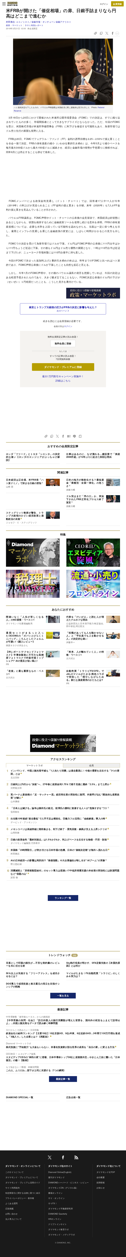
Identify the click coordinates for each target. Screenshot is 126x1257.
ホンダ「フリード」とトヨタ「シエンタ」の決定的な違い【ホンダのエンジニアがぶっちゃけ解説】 (33, 457)
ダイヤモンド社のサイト (60, 1165)
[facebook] (63, 1158)
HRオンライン (54, 1218)
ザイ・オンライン (56, 1198)
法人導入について (13, 1218)
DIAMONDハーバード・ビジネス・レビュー (68, 1182)
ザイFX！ (52, 1203)
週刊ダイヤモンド (56, 1177)
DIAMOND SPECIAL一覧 (19, 1097)
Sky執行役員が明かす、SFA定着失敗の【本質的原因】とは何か (93, 964)
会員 (91, 765)
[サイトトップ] (12, 4)
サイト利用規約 (12, 1187)
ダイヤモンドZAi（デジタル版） (63, 1187)
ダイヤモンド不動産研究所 (60, 1208)
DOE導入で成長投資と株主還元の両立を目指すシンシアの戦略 (33, 985)
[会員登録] (117, 3)
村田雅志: (38, 21)
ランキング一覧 (63, 898)
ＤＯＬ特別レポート (34, 25)
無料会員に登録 (63, 343)
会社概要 (100, 1177)
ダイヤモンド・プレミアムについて (21, 1177)
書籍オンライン (55, 1192)
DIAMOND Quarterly (57, 1213)
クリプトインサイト (57, 1224)
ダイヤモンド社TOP (105, 1172)
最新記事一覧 (63, 1079)
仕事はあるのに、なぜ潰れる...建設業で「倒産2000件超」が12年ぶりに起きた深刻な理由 (93, 455)
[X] (49, 1158)
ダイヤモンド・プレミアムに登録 (63, 367)
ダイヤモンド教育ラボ (58, 1229)
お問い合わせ (11, 1213)
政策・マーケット (14, 25)
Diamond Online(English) (59, 1172)
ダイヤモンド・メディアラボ (61, 1234)
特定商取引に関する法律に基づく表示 (22, 1192)
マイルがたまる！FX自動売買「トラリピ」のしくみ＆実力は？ (93, 975)
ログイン (104, 4)
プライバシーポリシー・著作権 (19, 1198)
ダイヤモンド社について (108, 1165)
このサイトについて (14, 1172)
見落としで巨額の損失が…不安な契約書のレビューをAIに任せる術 (33, 964)
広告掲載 (9, 1208)
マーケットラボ (34, 765)
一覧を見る (63, 995)
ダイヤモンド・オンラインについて (23, 1165)
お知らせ (100, 1187)
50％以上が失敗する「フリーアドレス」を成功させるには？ (33, 975)
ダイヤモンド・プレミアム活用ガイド (22, 1182)
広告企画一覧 (73, 1097)
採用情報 (100, 1182)
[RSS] (76, 1158)
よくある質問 (11, 1203)
